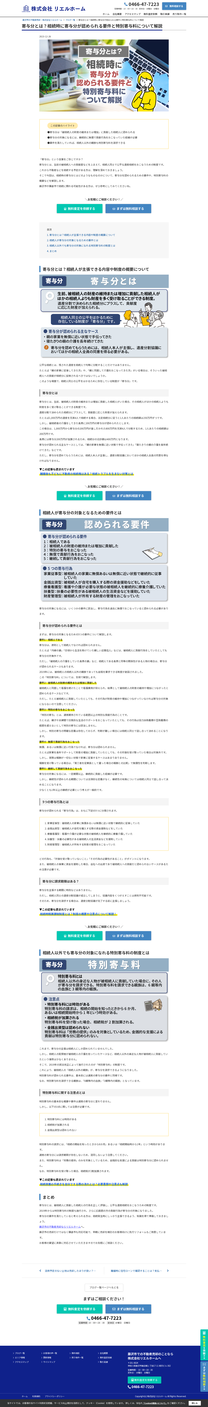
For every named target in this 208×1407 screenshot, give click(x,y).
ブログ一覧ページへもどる (104, 1287)
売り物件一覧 (179, 14)
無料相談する (176, 6)
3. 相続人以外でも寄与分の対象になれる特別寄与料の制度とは (81, 245)
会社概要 (117, 14)
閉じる (195, 1403)
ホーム (106, 14)
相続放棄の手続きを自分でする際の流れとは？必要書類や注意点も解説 (84, 1184)
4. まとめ (52, 251)
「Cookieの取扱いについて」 (155, 1403)
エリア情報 (20, 1357)
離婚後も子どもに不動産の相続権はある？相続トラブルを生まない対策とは (86, 474)
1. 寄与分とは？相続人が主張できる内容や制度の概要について (81, 235)
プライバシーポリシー (55, 1396)
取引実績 (164, 14)
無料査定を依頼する (81, 208)
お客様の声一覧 (50, 1353)
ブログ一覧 (20, 1353)
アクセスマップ (133, 14)
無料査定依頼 (150, 14)
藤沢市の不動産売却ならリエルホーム (60, 1226)
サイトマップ (49, 1362)
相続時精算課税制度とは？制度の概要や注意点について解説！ (78, 914)
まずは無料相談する (130, 208)
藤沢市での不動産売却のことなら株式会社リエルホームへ (150, 1356)
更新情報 (47, 1357)
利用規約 (36, 1396)
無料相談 (75, 1353)
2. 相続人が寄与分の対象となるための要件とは (72, 240)
